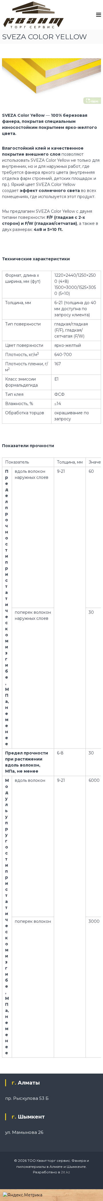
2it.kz (65, 1172)
